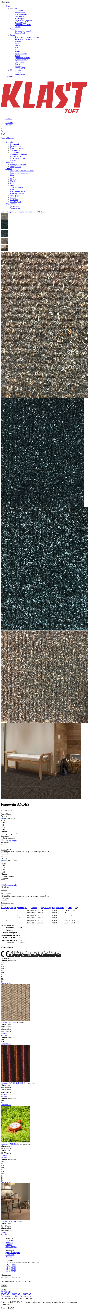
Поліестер (18, 66)
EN (2, 1292)
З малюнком (19, 16)
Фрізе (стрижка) (21, 54)
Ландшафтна (20, 74)
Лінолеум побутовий (23, 31)
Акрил (17, 56)
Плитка (18, 27)
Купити (4, 851)
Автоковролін (20, 18)
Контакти (9, 76)
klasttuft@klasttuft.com (23, 1296)
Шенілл (18, 41)
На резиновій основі (23, 25)
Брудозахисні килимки (23, 39)
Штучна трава (15, 70)
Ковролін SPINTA (8, 1221)
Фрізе (17, 43)
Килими (13, 35)
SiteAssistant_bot (7, 1296)
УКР (3, 1290)
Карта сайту (10, 1255)
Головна (4, 212)
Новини (9, 125)
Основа (34, 908)
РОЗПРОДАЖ (20, 23)
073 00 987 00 (11, 1267)
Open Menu (6, 2)
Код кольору (46, 908)
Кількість (60, 908)
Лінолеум (14, 29)
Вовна (17, 52)
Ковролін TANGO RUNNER (12, 1083)
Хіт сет (17, 49)
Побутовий (19, 10)
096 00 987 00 (11, 1271)
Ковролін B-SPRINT (9, 1022)
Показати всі (6, 983)
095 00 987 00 (11, 1269)
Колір (3, 908)
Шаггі (17, 47)
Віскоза (17, 45)
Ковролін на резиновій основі (26, 212)
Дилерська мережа (13, 1253)
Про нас (9, 1257)
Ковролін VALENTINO (10, 1144)
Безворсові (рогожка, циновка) (27, 37)
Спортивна (19, 72)
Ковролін (13, 8)
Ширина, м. (11, 908)
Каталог (9, 6)
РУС (5, 1292)
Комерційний (20, 12)
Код (53, 908)
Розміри (4, 1033)
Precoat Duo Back (10, 818)
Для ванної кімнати (22, 58)
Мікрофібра (19, 62)
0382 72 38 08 (11, 1265)
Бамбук (17, 64)
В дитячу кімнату (21, 14)
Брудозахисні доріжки (23, 21)
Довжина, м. (22, 908)
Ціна (70, 908)
